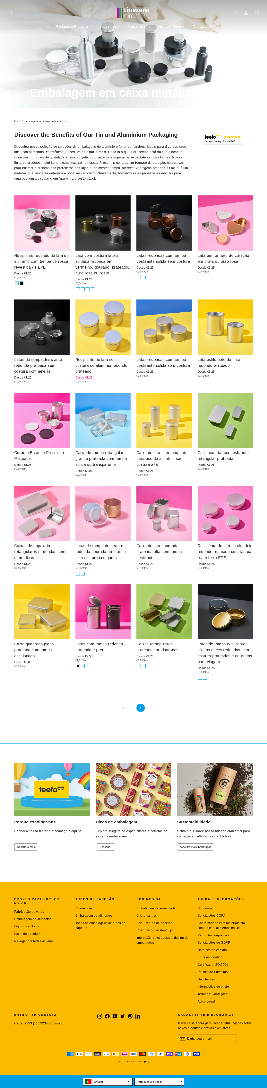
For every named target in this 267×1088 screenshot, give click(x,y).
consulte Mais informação (195, 846)
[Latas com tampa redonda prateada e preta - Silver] (82, 666)
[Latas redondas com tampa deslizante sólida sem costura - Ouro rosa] (139, 277)
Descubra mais (26, 846)
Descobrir (105, 846)
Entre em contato (210, 957)
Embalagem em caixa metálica (42, 121)
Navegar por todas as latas (34, 941)
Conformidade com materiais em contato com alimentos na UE (221, 925)
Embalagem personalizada (156, 908)
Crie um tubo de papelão (154, 923)
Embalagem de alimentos (32, 919)
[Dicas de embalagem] (133, 789)
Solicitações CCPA (212, 915)
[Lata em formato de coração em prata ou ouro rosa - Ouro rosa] (205, 277)
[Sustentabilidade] (215, 789)
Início (17, 121)
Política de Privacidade (215, 972)
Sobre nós (205, 908)
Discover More (169, 26)
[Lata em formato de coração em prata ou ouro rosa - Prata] (200, 277)
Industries (108, 26)
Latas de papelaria (28, 933)
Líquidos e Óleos (26, 926)
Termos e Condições (213, 994)
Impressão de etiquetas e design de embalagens (162, 940)
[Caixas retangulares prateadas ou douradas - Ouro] (143, 666)
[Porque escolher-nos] (52, 789)
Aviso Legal (206, 1001)
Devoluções (206, 979)
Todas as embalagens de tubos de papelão (100, 925)
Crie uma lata (146, 915)
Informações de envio (213, 986)
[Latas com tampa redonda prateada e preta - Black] (78, 666)
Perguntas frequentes (213, 935)
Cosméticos (84, 908)
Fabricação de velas (29, 911)
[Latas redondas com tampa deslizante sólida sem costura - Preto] (143, 277)
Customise (137, 26)
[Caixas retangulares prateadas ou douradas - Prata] (139, 666)
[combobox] (108, 1082)
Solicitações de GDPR (214, 942)
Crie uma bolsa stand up (154, 930)
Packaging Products (73, 26)
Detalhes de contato (212, 950)
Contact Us (202, 26)
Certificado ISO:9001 (213, 964)
